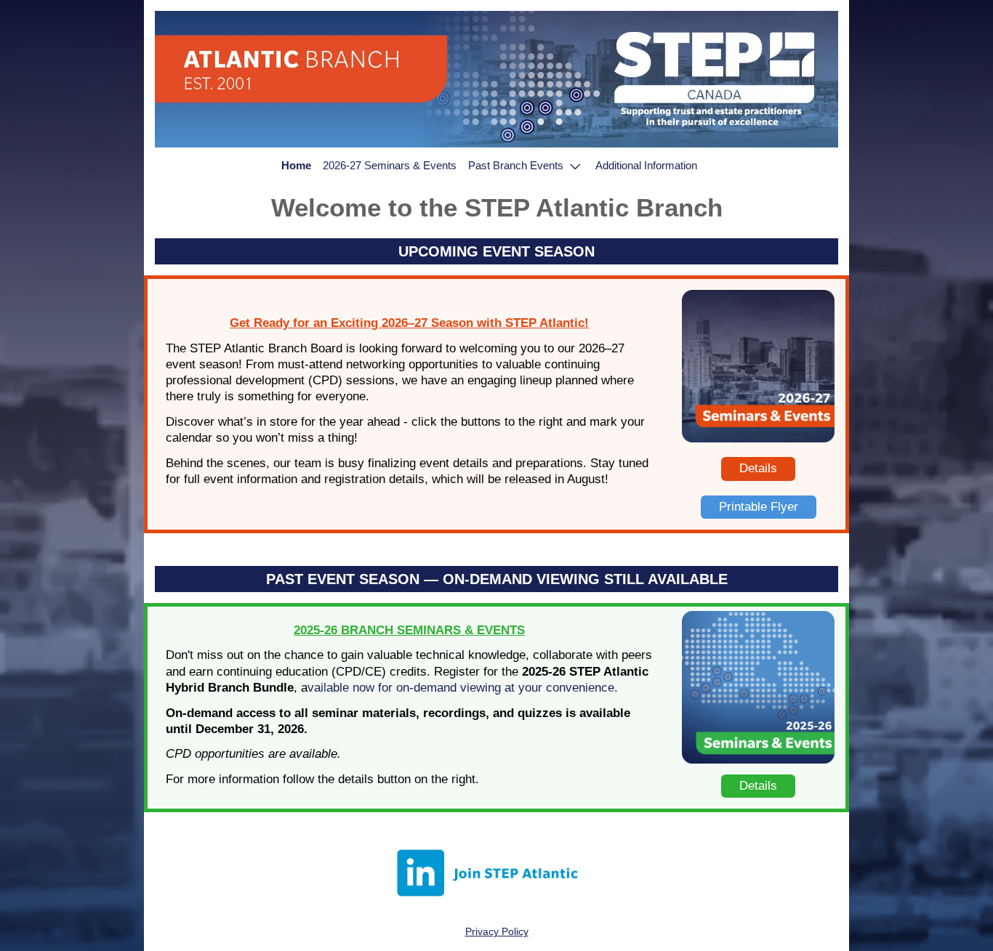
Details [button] (758, 468)
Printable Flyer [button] (758, 507)
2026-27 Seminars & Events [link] (390, 165)
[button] (526, 165)
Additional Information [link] (646, 165)
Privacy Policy (496, 931)
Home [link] (296, 165)
